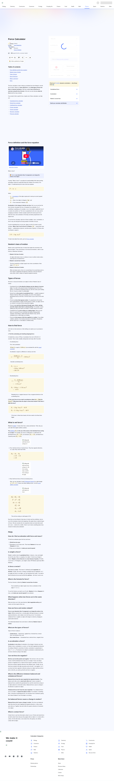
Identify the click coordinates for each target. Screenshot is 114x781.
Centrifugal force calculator (16, 105)
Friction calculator (14, 107)
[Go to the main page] (9, 2)
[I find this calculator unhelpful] (15, 57)
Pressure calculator (14, 113)
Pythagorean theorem (29, 463)
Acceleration (15, 196)
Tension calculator (14, 109)
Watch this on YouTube (13, 167)
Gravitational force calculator (16, 100)
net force (12, 430)
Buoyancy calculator (14, 111)
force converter (30, 239)
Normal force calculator (15, 103)
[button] (64, 84)
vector (14, 425)
